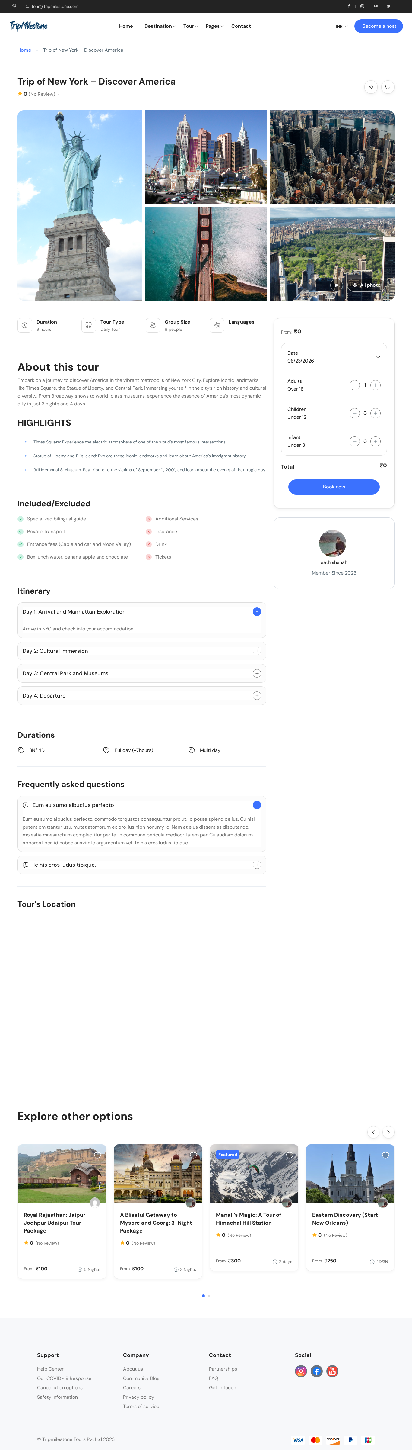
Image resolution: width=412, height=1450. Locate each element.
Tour (188, 26)
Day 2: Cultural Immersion (55, 651)
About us (133, 1369)
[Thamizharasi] (95, 1202)
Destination (158, 26)
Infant (293, 437)
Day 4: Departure (44, 695)
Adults (294, 381)
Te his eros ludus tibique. (64, 864)
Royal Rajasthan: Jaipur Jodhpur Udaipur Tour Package (54, 1222)
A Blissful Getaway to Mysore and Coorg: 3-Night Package (156, 1222)
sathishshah (334, 562)
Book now (334, 487)
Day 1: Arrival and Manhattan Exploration (74, 611)
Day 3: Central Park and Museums (65, 673)
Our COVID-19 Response (64, 1378)
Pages (213, 26)
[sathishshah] (190, 1202)
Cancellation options (60, 1387)
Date (292, 353)
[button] (203, 1295)
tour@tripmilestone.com (55, 6)
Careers (132, 1387)
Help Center (50, 1369)
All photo (370, 285)
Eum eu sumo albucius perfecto (73, 805)
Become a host (379, 26)
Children (296, 409)
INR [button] (339, 26)
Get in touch (222, 1387)
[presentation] (373, 1132)
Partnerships (223, 1369)
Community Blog (141, 1378)
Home (126, 26)
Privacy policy (138, 1397)
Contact (241, 26)
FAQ (213, 1378)
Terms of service (141, 1406)
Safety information (57, 1397)
